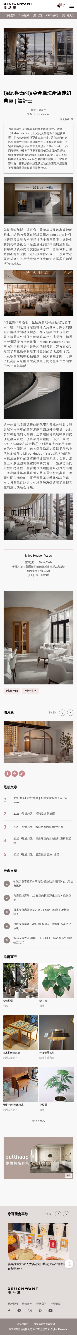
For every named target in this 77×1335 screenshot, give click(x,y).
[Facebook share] (7, 773)
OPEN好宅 (52, 15)
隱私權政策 (22, 1323)
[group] (38, 1244)
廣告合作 (27, 1303)
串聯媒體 (56, 1303)
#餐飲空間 (12, 690)
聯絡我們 (41, 1303)
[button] (62, 713)
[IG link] (30, 1311)
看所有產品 (38, 1120)
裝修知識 (24, 15)
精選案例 (10, 15)
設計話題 (38, 15)
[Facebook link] (9, 1311)
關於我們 (13, 1303)
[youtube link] (50, 1311)
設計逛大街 (68, 15)
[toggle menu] (71, 6)
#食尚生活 (30, 690)
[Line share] (15, 773)
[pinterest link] (40, 1311)
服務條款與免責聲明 (44, 1323)
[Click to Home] (18, 6)
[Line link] (19, 1311)
